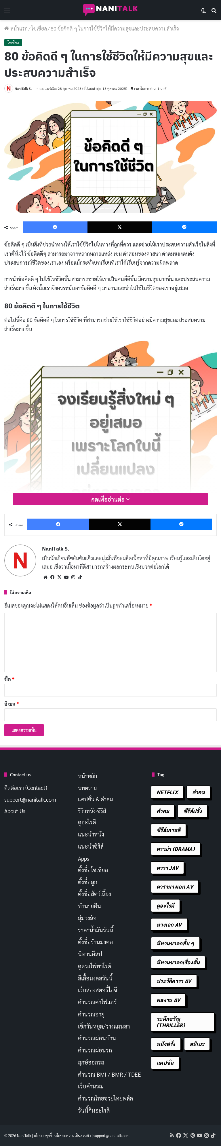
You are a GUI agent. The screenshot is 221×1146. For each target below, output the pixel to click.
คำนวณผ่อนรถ (95, 1050)
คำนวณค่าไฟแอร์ (97, 1002)
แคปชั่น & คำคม (95, 799)
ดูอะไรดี (87, 822)
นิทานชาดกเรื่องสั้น (178, 962)
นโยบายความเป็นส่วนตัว (72, 1135)
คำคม (198, 792)
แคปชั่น (165, 1062)
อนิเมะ (197, 1044)
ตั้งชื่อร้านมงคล (95, 942)
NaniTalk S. (23, 88)
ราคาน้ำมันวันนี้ (95, 930)
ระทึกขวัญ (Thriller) (171, 1022)
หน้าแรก (18, 28)
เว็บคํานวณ (91, 1086)
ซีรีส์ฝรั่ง (192, 811)
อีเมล (11, 704)
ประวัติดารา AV (174, 981)
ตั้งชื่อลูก (87, 882)
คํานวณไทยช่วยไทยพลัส (105, 1098)
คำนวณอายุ (91, 1014)
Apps (83, 858)
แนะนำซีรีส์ (91, 846)
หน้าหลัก (87, 775)
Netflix (167, 792)
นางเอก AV (169, 924)
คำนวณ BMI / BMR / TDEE (109, 1074)
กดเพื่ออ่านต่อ (108, 499)
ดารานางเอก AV (175, 886)
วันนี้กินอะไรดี (94, 1110)
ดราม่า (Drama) (176, 848)
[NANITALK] (110, 10)
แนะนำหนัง (91, 834)
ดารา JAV (167, 867)
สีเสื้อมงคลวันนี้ (95, 978)
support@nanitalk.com (30, 799)
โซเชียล (39, 28)
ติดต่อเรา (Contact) (25, 787)
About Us (14, 810)
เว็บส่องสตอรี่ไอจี (97, 990)
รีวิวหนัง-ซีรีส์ (92, 810)
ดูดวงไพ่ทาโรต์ (94, 966)
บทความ (87, 787)
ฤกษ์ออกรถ (91, 1062)
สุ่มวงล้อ (87, 918)
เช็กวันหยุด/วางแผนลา (104, 1026)
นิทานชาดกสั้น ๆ (175, 943)
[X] (59, 577)
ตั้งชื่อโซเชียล (93, 870)
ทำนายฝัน (89, 906)
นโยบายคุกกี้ (43, 1135)
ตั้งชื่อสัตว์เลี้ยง (94, 894)
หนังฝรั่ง (166, 1044)
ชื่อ (9, 679)
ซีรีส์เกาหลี (168, 830)
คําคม (163, 811)
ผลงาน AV (168, 1000)
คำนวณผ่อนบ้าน (97, 1038)
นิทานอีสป (90, 954)
